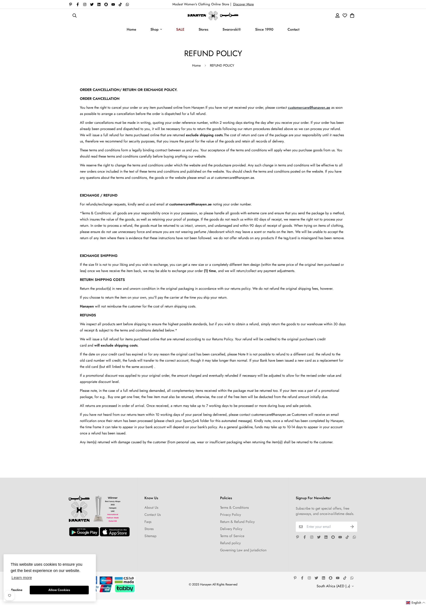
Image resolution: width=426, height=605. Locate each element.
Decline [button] (16, 590)
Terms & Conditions (234, 507)
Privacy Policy (230, 514)
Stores (203, 29)
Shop (154, 29)
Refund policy (230, 543)
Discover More (243, 4)
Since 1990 (264, 29)
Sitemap (150, 535)
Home (131, 29)
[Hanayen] (213, 15)
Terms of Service (232, 535)
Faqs (147, 521)
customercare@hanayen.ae (309, 107)
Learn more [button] (22, 577)
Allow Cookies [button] (59, 590)
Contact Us (152, 514)
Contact (293, 29)
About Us (151, 507)
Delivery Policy (231, 528)
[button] (416, 602)
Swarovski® (232, 29)
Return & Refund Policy (237, 521)
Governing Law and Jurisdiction (243, 550)
